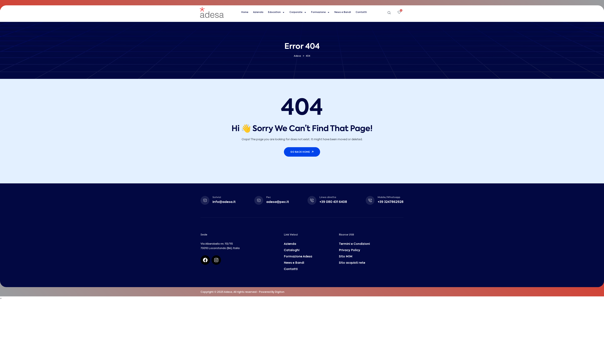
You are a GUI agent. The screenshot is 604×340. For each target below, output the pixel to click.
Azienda (258, 12)
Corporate (295, 12)
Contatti (361, 12)
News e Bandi (342, 12)
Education (274, 12)
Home (244, 12)
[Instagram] (216, 260)
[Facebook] (205, 260)
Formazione (318, 12)
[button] (0, 298)
